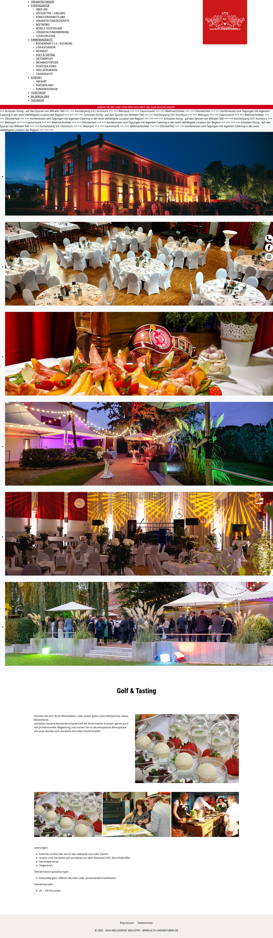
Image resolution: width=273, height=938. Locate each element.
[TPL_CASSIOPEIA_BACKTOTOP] (269, 934)
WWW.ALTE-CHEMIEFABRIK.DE (160, 930)
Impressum (127, 923)
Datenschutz (145, 923)
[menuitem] (42, 2)
